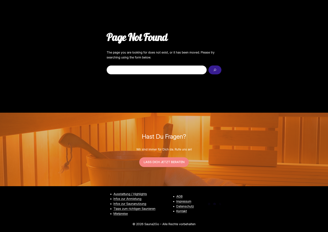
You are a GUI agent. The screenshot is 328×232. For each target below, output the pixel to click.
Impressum (183, 201)
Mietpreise (120, 213)
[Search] (214, 69)
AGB (179, 196)
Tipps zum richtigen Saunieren (134, 208)
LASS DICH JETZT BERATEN (164, 162)
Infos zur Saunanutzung (129, 204)
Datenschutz (185, 206)
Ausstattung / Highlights (130, 194)
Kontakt (181, 211)
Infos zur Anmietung (127, 199)
